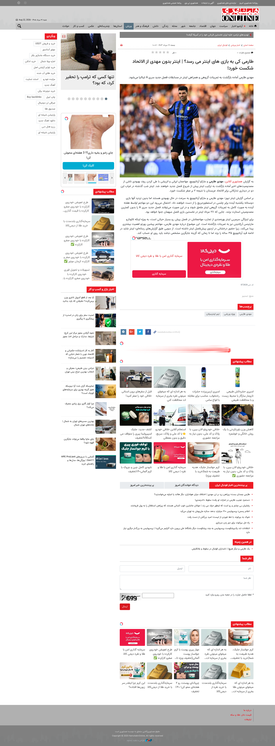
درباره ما (247, 710)
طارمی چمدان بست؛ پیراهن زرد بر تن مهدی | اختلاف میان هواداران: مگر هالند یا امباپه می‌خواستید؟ (202, 494)
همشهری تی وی (191, 3)
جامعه (192, 26)
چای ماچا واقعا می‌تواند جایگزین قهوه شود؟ (79, 441)
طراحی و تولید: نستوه (136, 740)
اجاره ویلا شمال (47, 61)
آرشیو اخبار (236, 26)
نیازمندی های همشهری (226, 3)
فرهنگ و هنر (142, 26)
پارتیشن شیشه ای (46, 115)
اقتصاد (202, 26)
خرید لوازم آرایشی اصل (44, 67)
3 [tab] (97, 99)
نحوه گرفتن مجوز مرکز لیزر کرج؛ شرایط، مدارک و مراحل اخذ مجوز (78, 334)
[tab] (231, 485)
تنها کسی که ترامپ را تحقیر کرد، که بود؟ (89, 80)
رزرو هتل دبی (48, 127)
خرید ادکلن (30, 61)
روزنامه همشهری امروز (248, 3)
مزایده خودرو (49, 79)
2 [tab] (102, 99)
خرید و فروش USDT (45, 44)
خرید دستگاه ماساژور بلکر (43, 55)
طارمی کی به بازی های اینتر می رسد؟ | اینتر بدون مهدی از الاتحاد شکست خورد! (192, 65)
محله (174, 26)
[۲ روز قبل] (105, 303)
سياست (223, 26)
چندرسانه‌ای (104, 26)
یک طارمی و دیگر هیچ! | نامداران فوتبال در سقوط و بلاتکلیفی (221, 549)
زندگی (165, 26)
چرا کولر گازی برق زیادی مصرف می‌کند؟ (79, 405)
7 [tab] (81, 99)
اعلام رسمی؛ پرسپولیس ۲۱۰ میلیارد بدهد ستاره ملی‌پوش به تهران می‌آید (215, 511)
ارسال (125, 607)
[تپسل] (134, 238)
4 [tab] (93, 99)
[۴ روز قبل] (105, 462)
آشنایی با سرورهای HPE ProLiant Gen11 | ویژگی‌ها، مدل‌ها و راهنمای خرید (77, 460)
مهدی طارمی (246, 314)
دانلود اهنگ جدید (46, 121)
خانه (251, 26)
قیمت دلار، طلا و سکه (240, 715)
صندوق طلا (50, 109)
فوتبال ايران (222, 45)
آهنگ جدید (49, 85)
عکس (91, 26)
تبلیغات (247, 719)
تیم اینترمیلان (212, 314)
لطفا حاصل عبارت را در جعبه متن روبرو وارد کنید (229, 595)
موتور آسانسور (48, 50)
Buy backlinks (34, 97)
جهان (213, 26)
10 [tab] (69, 99)
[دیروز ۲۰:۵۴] (88, 51)
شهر (183, 26)
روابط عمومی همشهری (172, 3)
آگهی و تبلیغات (207, 3)
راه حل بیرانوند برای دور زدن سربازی (233, 523)
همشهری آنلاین (238, 14)
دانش (155, 26)
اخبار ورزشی (235, 45)
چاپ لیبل (50, 97)
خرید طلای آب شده (46, 73)
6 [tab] (85, 99)
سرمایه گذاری (159, 274)
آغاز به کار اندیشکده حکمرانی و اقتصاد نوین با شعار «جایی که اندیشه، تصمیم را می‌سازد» (79, 354)
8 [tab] (77, 99)
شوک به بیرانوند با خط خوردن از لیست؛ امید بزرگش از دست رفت (218, 517)
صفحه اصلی (248, 45)
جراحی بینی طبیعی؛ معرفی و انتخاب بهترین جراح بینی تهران (79, 370)
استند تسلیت (32, 79)
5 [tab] (89, 99)
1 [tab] (106, 99)
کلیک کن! (88, 165)
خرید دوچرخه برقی (46, 91)
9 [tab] (73, 99)
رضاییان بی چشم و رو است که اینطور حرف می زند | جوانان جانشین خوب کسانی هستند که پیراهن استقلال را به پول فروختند (190, 506)
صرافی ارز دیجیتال (46, 103)
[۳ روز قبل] (105, 373)
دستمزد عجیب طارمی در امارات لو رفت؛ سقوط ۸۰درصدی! (222, 500)
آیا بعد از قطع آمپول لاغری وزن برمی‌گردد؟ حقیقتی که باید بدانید (78, 299)
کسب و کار (78, 26)
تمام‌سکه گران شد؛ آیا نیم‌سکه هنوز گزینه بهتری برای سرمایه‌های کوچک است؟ (78, 389)
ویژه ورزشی (229, 314)
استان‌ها (117, 26)
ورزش (129, 26)
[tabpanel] (88, 61)
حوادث (65, 26)
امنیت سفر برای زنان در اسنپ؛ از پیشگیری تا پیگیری (78, 317)
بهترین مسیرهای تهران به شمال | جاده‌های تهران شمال (78, 423)
